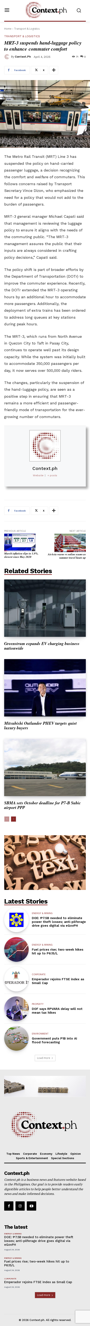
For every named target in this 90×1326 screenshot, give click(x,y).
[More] (53, 70)
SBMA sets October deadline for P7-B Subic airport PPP (42, 805)
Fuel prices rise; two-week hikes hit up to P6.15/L (57, 951)
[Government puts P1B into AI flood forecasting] (16, 1038)
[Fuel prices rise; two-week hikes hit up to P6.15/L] (16, 949)
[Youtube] (31, 1206)
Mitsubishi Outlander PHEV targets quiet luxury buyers (40, 725)
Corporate (39, 974)
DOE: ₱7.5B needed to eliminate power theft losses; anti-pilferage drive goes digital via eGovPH (59, 922)
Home (8, 28)
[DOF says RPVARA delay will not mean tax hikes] (16, 1008)
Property (38, 1004)
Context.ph (23, 56)
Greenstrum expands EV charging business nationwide (42, 645)
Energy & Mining (42, 913)
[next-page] (13, 819)
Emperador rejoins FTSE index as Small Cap (38, 1282)
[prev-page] (6, 819)
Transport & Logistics (27, 28)
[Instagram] (20, 1206)
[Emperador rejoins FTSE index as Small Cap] (16, 979)
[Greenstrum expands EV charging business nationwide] (45, 608)
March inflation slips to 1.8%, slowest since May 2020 (21, 555)
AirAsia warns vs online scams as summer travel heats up (67, 555)
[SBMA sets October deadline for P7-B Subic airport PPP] (45, 767)
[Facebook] (8, 1206)
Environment (40, 1034)
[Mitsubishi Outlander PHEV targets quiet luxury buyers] (45, 687)
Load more (43, 1058)
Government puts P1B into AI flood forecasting (54, 1040)
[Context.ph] (7, 56)
